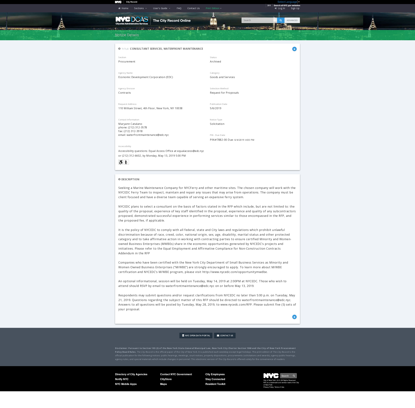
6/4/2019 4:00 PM (244, 139)
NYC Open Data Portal (197, 335)
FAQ (179, 8)
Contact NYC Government (176, 374)
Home (125, 8)
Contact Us (193, 8)
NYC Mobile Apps (126, 384)
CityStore (166, 379)
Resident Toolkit (215, 384)
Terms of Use (279, 387)
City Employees (215, 374)
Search (296, 375)
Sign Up (295, 8)
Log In (281, 8)
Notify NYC (122, 379)
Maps (163, 384)
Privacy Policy (268, 387)
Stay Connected (215, 379)
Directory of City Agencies (131, 374)
